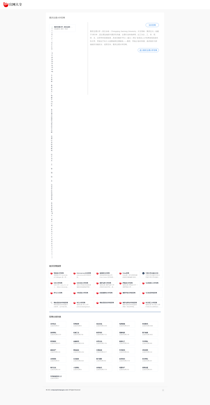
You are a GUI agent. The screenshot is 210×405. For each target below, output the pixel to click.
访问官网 (152, 25)
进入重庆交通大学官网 (148, 50)
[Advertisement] (124, 73)
